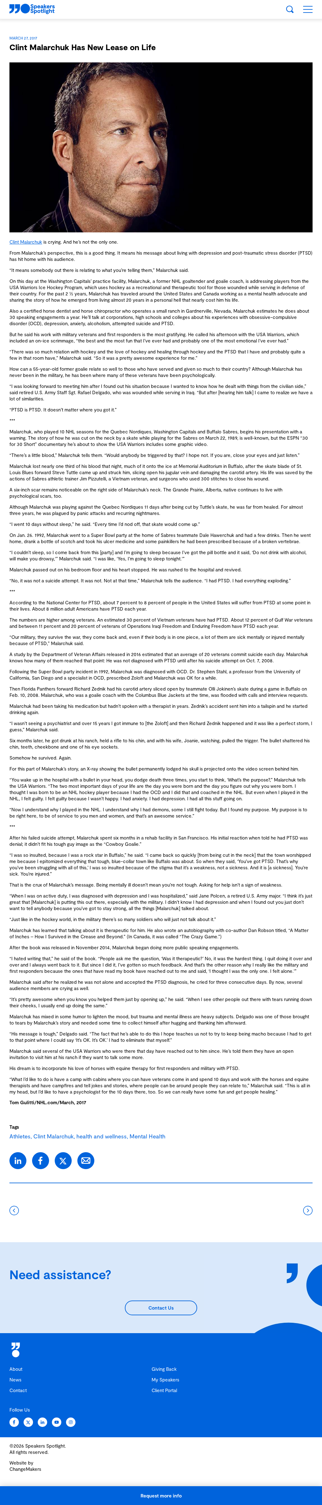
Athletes (20, 1136)
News (15, 1379)
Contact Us (161, 1308)
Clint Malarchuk (25, 242)
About (15, 1369)
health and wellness (101, 1136)
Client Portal (164, 1390)
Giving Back (164, 1369)
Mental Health (147, 1136)
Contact (18, 1390)
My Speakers (165, 1379)
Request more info (161, 1495)
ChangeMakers (25, 1469)
